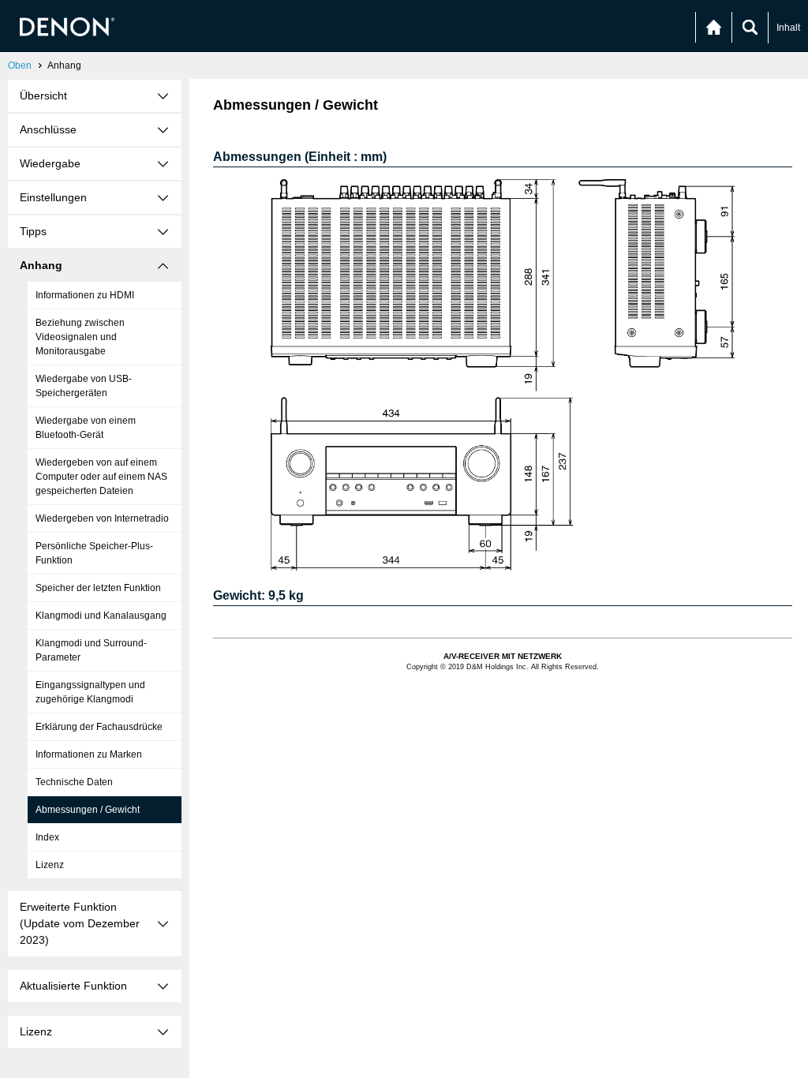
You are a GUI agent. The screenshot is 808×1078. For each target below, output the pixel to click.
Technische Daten (74, 782)
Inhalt (788, 27)
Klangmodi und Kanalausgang (101, 615)
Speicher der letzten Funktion (98, 587)
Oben (20, 65)
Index (47, 837)
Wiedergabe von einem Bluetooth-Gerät (86, 427)
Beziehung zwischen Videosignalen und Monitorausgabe (80, 337)
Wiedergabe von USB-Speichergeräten (84, 386)
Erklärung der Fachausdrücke (99, 726)
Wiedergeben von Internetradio (102, 518)
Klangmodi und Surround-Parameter (91, 650)
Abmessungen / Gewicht (88, 809)
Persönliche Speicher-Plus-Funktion (94, 553)
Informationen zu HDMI (85, 295)
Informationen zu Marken (89, 754)
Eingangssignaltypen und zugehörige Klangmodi (90, 692)
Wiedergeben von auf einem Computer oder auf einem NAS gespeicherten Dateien (101, 476)
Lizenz (50, 864)
